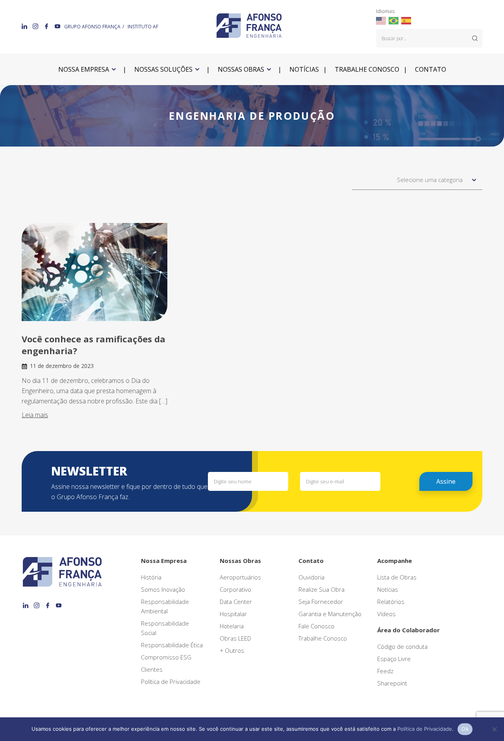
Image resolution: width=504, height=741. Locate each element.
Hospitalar (233, 614)
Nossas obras (241, 69)
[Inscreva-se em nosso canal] (57, 26)
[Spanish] (406, 20)
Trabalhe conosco (367, 69)
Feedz (385, 671)
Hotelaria (232, 626)
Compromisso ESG (166, 657)
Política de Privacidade (170, 681)
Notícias (304, 69)
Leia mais (35, 414)
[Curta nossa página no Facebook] (47, 26)
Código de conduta (402, 646)
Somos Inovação (163, 589)
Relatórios (390, 601)
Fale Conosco (316, 626)
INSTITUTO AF (143, 26)
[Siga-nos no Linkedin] (25, 26)
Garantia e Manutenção (329, 614)
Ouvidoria (311, 577)
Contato (430, 69)
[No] (494, 729)
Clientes (152, 669)
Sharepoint (392, 683)
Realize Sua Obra (321, 589)
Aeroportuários (240, 577)
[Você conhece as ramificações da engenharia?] (94, 272)
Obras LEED (235, 638)
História (151, 577)
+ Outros (232, 650)
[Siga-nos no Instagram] (36, 26)
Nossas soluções (163, 69)
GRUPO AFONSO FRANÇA (92, 26)
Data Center (236, 601)
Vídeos (386, 614)
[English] (381, 20)
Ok (465, 729)
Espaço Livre (394, 659)
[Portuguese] (394, 20)
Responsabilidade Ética (172, 645)
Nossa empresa (83, 69)
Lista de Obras (397, 577)
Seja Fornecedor (320, 601)
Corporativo (235, 589)
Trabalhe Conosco (322, 638)
